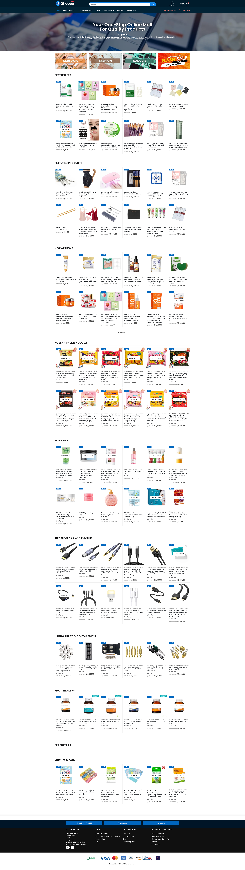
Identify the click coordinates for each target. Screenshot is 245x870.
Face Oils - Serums (139, 469)
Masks (158, 511)
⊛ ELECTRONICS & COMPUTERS (63, 567)
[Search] (153, 4)
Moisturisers (92, 469)
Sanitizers (74, 789)
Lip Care (96, 511)
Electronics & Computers (160, 839)
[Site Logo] (65, 3)
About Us (126, 834)
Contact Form (128, 836)
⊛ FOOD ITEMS (59, 371)
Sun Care (187, 469)
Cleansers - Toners (111, 469)
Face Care (63, 469)
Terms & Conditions (102, 834)
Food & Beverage (157, 836)
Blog (124, 839)
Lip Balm (91, 511)
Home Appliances (120, 608)
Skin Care (177, 469)
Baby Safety (68, 789)
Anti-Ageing (64, 511)
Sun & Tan (182, 469)
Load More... (122, 332)
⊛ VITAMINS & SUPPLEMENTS (62, 719)
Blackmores (73, 719)
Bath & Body (110, 511)
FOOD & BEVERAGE (86, 10)
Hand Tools (67, 665)
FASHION (120, 10)
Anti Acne (177, 511)
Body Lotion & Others (119, 511)
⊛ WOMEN (58, 469)
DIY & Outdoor (188, 567)
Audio (117, 567)
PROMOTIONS (131, 10)
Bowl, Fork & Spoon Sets (94, 789)
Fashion (154, 842)
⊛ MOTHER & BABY (60, 789)
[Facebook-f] (68, 847)
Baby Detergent (137, 789)
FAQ (96, 842)
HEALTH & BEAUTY (69, 10)
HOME (58, 10)
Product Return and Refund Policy (107, 836)
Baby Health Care (114, 789)
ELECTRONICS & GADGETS (105, 10)
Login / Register (129, 842)
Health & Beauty (157, 834)
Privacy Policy (100, 839)
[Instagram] (72, 847)
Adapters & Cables (75, 567)
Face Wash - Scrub (71, 469)
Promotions (155, 844)
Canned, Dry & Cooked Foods (70, 371)
